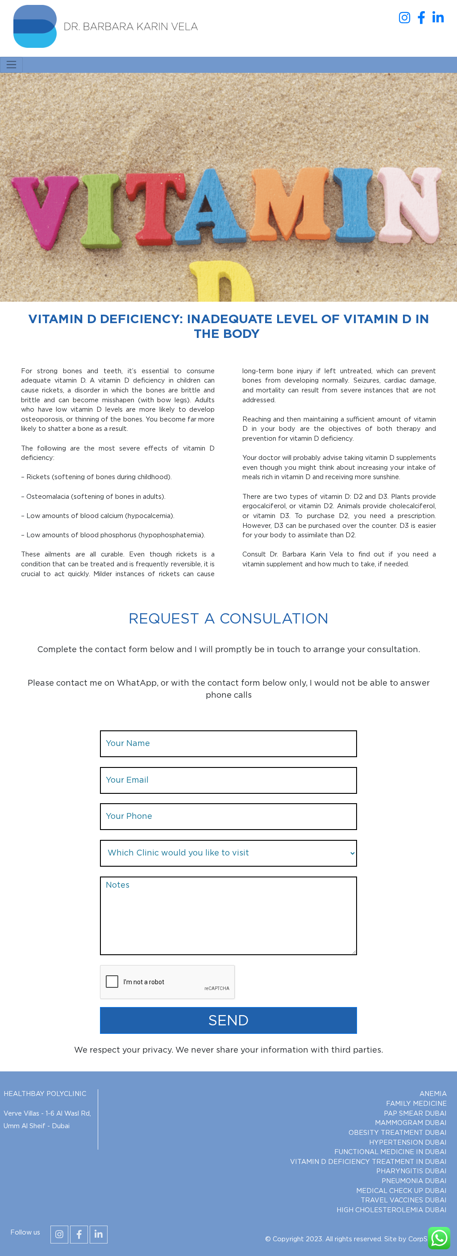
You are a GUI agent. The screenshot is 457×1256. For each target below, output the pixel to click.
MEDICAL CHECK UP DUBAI (401, 1191)
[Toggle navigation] (11, 65)
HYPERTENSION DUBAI (408, 1142)
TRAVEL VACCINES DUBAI (404, 1200)
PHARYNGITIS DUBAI (411, 1171)
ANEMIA (433, 1094)
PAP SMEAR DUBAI (415, 1113)
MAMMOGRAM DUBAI (411, 1123)
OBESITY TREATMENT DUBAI (398, 1133)
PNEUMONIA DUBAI (414, 1181)
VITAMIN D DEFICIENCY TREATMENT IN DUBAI (368, 1162)
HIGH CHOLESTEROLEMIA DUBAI (392, 1210)
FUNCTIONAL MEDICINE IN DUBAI (390, 1152)
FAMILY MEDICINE (416, 1103)
